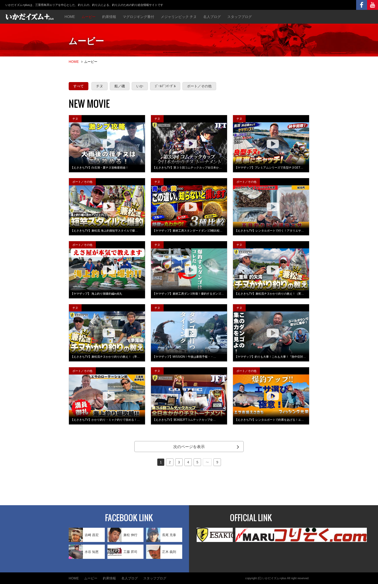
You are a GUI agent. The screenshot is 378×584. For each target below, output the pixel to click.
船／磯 (119, 86)
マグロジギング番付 (138, 17)
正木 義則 (169, 552)
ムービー (89, 17)
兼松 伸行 (130, 535)
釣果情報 (109, 17)
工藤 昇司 (130, 552)
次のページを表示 (189, 447)
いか (139, 86)
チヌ (99, 86)
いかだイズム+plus (274, 578)
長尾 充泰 (169, 535)
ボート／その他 (199, 86)
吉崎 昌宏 (92, 535)
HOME (70, 17)
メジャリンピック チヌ (179, 17)
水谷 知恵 (92, 552)
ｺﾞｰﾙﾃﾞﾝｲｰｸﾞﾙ (165, 86)
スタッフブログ (239, 17)
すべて (78, 86)
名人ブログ (212, 17)
